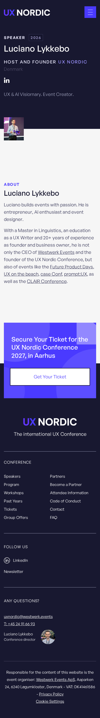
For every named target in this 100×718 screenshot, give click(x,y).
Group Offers (16, 517)
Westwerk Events (56, 252)
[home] (27, 12)
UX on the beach (21, 274)
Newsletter (13, 571)
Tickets (10, 509)
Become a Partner (66, 484)
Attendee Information (69, 493)
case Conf (51, 274)
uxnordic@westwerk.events (28, 616)
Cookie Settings (50, 701)
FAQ (53, 517)
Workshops (14, 493)
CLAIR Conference (47, 281)
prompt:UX (75, 274)
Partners (57, 476)
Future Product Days (71, 267)
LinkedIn (20, 560)
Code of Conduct (65, 501)
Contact (57, 509)
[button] (90, 12)
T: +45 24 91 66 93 (19, 623)
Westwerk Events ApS (55, 679)
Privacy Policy (51, 694)
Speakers (12, 476)
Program (11, 484)
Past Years (13, 501)
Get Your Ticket (50, 377)
